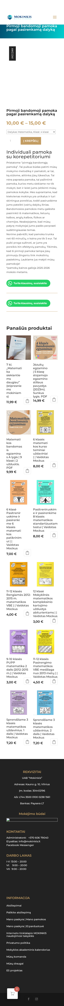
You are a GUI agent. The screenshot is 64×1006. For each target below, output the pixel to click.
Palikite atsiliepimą (18, 912)
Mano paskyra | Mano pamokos (26, 919)
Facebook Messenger (20, 845)
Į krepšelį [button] (27, 400)
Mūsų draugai (14, 963)
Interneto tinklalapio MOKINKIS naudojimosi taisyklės (26, 935)
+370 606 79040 (38, 837)
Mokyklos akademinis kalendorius (28, 949)
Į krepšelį (30, 141)
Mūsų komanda (16, 956)
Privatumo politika (18, 942)
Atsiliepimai (14, 905)
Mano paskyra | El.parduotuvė (25, 926)
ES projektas (14, 970)
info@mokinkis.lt (29, 841)
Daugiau (54, 535)
